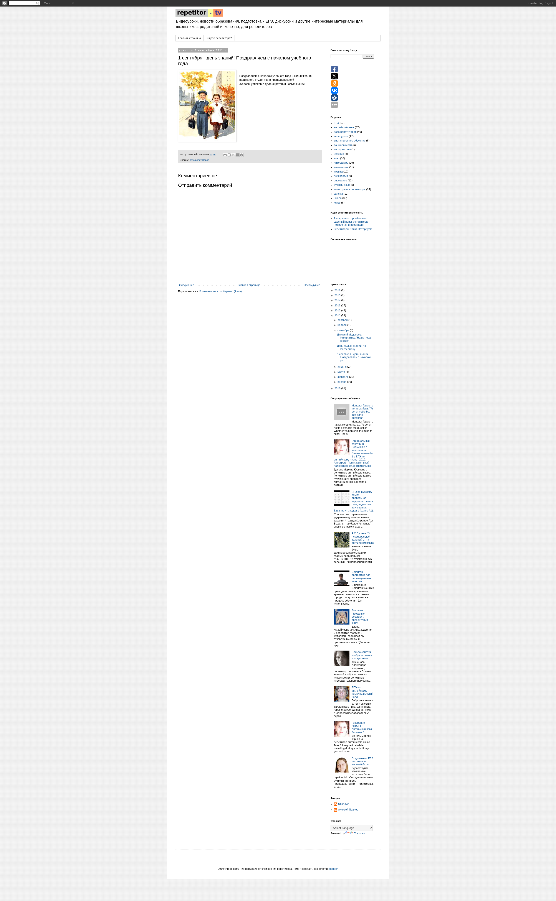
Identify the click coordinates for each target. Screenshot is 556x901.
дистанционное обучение (350, 140)
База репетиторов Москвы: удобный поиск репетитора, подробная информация (351, 221)
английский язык (344, 127)
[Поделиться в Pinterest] (241, 155)
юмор (337, 202)
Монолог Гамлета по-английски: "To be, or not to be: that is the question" (362, 412)
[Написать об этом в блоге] (229, 155)
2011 (337, 315)
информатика (342, 149)
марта (342, 371)
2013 (337, 305)
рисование (340, 180)
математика (341, 167)
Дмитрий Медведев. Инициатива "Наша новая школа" (354, 337)
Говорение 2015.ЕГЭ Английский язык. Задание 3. (362, 727)
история (339, 153)
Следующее (186, 285)
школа (338, 198)
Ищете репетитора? (219, 38)
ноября (342, 325)
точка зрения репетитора (350, 189)
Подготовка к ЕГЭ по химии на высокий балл (362, 761)
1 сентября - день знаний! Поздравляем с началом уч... (354, 357)
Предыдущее (312, 285)
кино (336, 158)
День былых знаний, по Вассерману (351, 347)
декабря (343, 320)
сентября (344, 330)
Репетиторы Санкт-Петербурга (353, 229)
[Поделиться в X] (233, 155)
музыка (338, 171)
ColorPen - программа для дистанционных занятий (361, 577)
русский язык (342, 184)
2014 (337, 300)
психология (341, 176)
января (342, 381)
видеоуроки (341, 136)
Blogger (333, 868)
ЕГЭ (336, 123)
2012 (337, 310)
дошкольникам (343, 145)
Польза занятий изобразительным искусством (362, 655)
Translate (359, 833)
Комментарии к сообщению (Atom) (220, 291)
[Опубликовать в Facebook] (237, 155)
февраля (343, 376)
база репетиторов (199, 160)
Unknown (343, 804)
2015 (337, 295)
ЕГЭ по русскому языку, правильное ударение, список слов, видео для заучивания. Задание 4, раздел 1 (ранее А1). (354, 501)
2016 (337, 290)
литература (341, 162)
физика (338, 193)
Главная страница (189, 38)
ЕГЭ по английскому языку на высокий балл (362, 692)
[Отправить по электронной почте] (225, 155)
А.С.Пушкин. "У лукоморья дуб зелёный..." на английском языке (363, 538)
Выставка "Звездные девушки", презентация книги (360, 617)
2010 (337, 388)
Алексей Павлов (348, 809)
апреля (342, 366)
